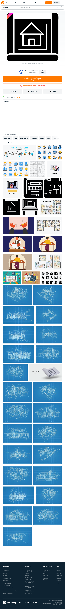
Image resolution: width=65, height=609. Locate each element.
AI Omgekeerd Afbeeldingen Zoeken (9, 586)
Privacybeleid (57, 603)
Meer (56, 583)
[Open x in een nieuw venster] (33, 602)
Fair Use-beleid (56, 604)
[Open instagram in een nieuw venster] (22, 602)
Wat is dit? (18, 97)
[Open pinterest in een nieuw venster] (28, 602)
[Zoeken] (57, 7)
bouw (42, 138)
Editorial (33, 3)
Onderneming (7, 578)
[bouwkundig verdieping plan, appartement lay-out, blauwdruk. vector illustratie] (51, 207)
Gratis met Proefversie (32, 79)
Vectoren (8, 3)
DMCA (27, 573)
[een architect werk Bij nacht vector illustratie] (18, 225)
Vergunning (28, 571)
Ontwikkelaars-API (8, 583)
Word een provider (45, 578)
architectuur (24, 138)
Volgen (42, 72)
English (57, 571)
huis (48, 138)
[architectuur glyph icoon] (30, 207)
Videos (25, 3)
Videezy (5, 575)
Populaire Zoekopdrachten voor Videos (29, 591)
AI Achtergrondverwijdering (10, 590)
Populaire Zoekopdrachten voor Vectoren (29, 581)
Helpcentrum (46, 571)
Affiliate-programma (28, 576)
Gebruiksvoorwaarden (47, 603)
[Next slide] (58, 138)
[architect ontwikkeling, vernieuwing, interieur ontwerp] (19, 152)
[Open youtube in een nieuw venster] (36, 602)
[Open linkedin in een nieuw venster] (25, 602)
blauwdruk (7, 138)
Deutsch (57, 578)
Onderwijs (6, 580)
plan (15, 138)
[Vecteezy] (2, 2)
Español (57, 573)
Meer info (6, 101)
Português (58, 575)
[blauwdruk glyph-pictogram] (33, 188)
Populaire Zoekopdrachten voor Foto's (29, 586)
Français (57, 580)
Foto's (17, 3)
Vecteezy (5, 573)
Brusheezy (6, 571)
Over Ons (45, 575)
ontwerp (34, 138)
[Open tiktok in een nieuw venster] (30, 602)
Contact (45, 573)
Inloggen (56, 2)
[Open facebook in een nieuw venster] (19, 602)
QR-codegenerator (8, 593)
